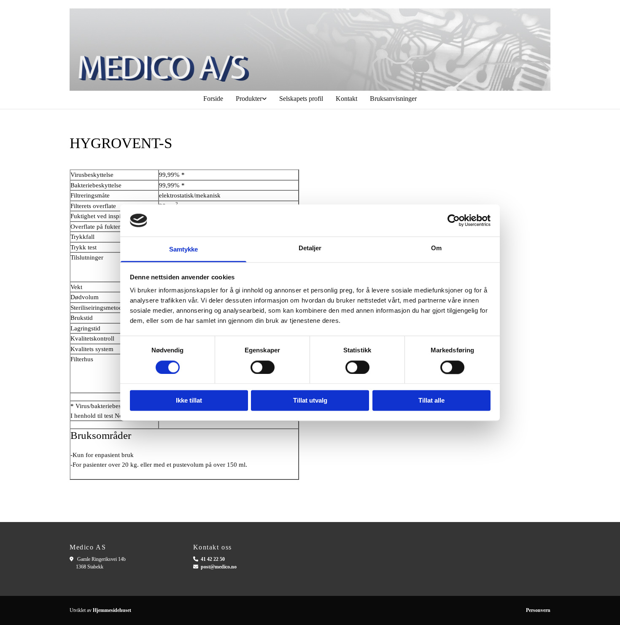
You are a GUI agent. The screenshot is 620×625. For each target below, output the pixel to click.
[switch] (263, 367)
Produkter (249, 98)
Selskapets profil (301, 98)
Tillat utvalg (310, 400)
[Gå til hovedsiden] (310, 49)
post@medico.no (219, 567)
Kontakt (346, 98)
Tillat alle (431, 400)
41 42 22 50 (213, 559)
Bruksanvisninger (393, 98)
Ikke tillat (189, 400)
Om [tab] (436, 248)
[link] (251, 99)
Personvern (538, 610)
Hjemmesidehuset (112, 610)
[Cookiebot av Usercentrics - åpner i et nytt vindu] (454, 220)
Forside (213, 98)
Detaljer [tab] (310, 248)
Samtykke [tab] (183, 249)
